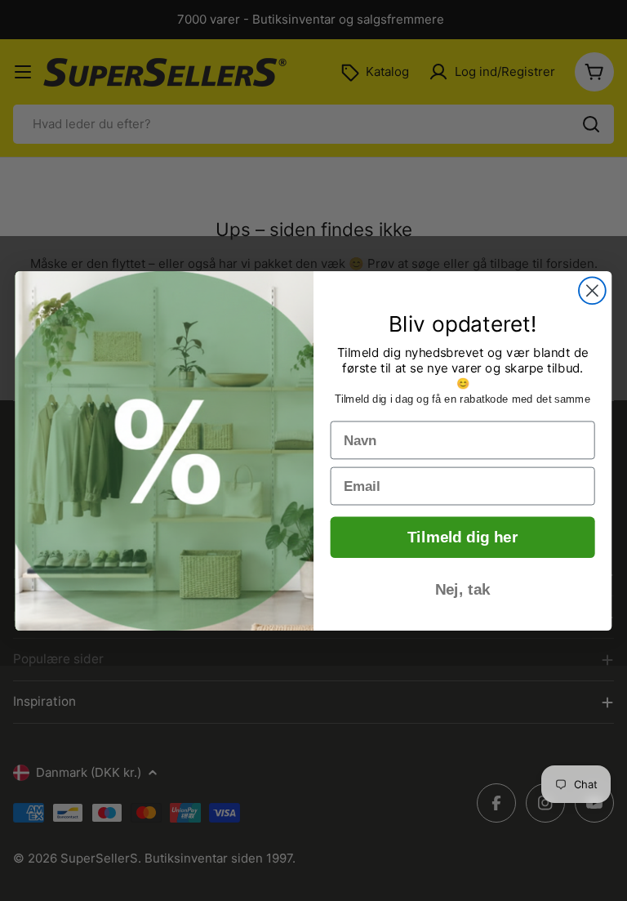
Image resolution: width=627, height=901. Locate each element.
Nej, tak (462, 589)
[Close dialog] (592, 290)
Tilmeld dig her (462, 537)
